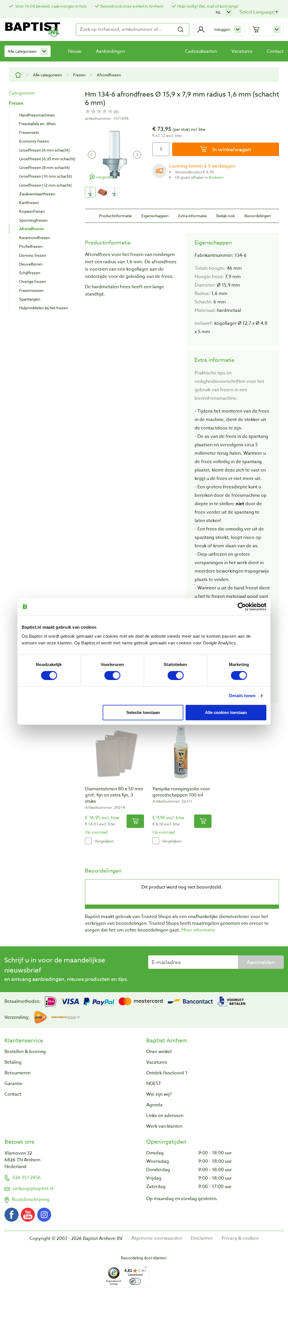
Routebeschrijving (31, 1199)
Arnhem (216, 177)
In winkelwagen (231, 149)
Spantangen (29, 299)
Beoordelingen (257, 215)
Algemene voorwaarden (156, 1238)
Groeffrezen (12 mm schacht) (45, 185)
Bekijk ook (225, 215)
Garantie (13, 1083)
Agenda (154, 1105)
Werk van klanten (164, 1126)
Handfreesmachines (37, 115)
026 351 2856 (26, 1177)
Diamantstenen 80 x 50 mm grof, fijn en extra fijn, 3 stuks (114, 795)
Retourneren (17, 1073)
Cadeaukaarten (201, 51)
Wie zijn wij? (159, 1094)
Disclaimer (202, 1238)
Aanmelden (261, 962)
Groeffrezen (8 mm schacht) (44, 167)
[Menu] (145, 1268)
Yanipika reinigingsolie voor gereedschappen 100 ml (181, 792)
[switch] (112, 675)
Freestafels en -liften (37, 123)
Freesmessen (31, 290)
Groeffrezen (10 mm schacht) (45, 176)
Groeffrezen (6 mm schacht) (44, 150)
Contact (275, 51)
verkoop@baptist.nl (32, 1188)
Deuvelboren (30, 264)
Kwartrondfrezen (34, 237)
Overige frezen (32, 281)
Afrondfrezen (109, 74)
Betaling (13, 1062)
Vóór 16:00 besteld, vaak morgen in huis (50, 6)
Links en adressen (164, 1115)
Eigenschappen (154, 215)
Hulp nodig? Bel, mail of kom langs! (208, 6)
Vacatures (241, 51)
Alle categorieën (22, 51)
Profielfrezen (30, 246)
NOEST (153, 1083)
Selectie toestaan (143, 712)
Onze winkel (159, 1051)
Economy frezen (34, 141)
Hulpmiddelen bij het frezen (43, 307)
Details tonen (242, 695)
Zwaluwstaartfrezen (37, 193)
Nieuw (74, 51)
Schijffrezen (29, 272)
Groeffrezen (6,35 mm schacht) (47, 158)
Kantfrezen (29, 202)
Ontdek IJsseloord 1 (166, 1073)
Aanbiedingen (110, 51)
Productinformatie (115, 215)
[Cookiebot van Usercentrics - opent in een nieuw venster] (241, 607)
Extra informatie (192, 215)
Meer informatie (198, 930)
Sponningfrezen (33, 220)
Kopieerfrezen (32, 211)
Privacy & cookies (240, 1238)
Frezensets (29, 132)
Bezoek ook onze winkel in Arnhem (131, 6)
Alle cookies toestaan (226, 712)
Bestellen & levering (25, 1051)
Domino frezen (32, 255)
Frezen (79, 74)
